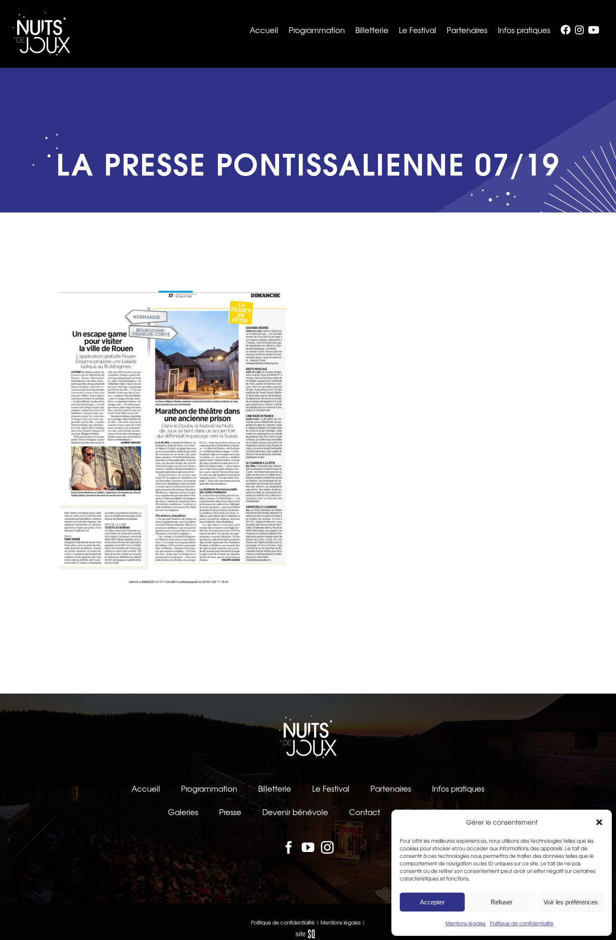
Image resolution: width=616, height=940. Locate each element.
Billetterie (274, 788)
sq (308, 934)
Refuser (501, 902)
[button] (599, 822)
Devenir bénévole (295, 811)
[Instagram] (327, 847)
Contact (364, 811)
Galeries (183, 811)
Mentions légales (465, 923)
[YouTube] (308, 847)
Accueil (146, 788)
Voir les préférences (571, 902)
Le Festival (330, 788)
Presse (230, 811)
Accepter (432, 902)
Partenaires (390, 788)
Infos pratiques (458, 788)
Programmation (209, 788)
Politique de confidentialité (522, 923)
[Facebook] (288, 847)
